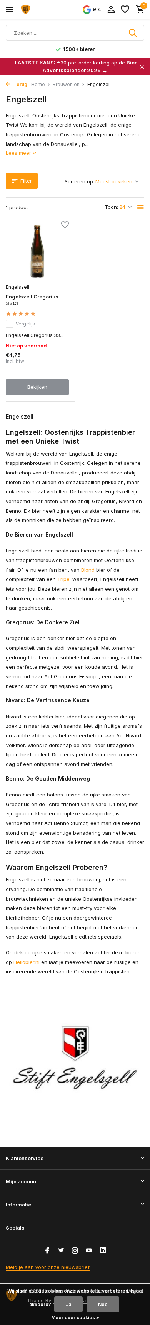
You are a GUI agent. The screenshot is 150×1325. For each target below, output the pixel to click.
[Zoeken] (133, 33)
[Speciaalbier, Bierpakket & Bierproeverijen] (40, 9)
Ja (68, 1304)
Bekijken (37, 387)
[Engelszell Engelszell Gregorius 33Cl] (37, 251)
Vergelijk (25, 324)
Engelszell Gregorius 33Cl (32, 299)
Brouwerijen (66, 84)
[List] (140, 207)
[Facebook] (47, 1251)
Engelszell (17, 287)
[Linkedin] (103, 1251)
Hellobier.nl (26, 962)
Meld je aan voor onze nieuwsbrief (48, 1267)
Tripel (64, 579)
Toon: (111, 207)
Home (38, 84)
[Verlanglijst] (125, 9)
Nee (103, 1304)
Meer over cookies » (75, 1317)
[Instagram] (75, 1251)
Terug (19, 84)
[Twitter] (61, 1251)
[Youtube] (89, 1251)
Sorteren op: (79, 181)
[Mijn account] (111, 9)
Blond (88, 570)
